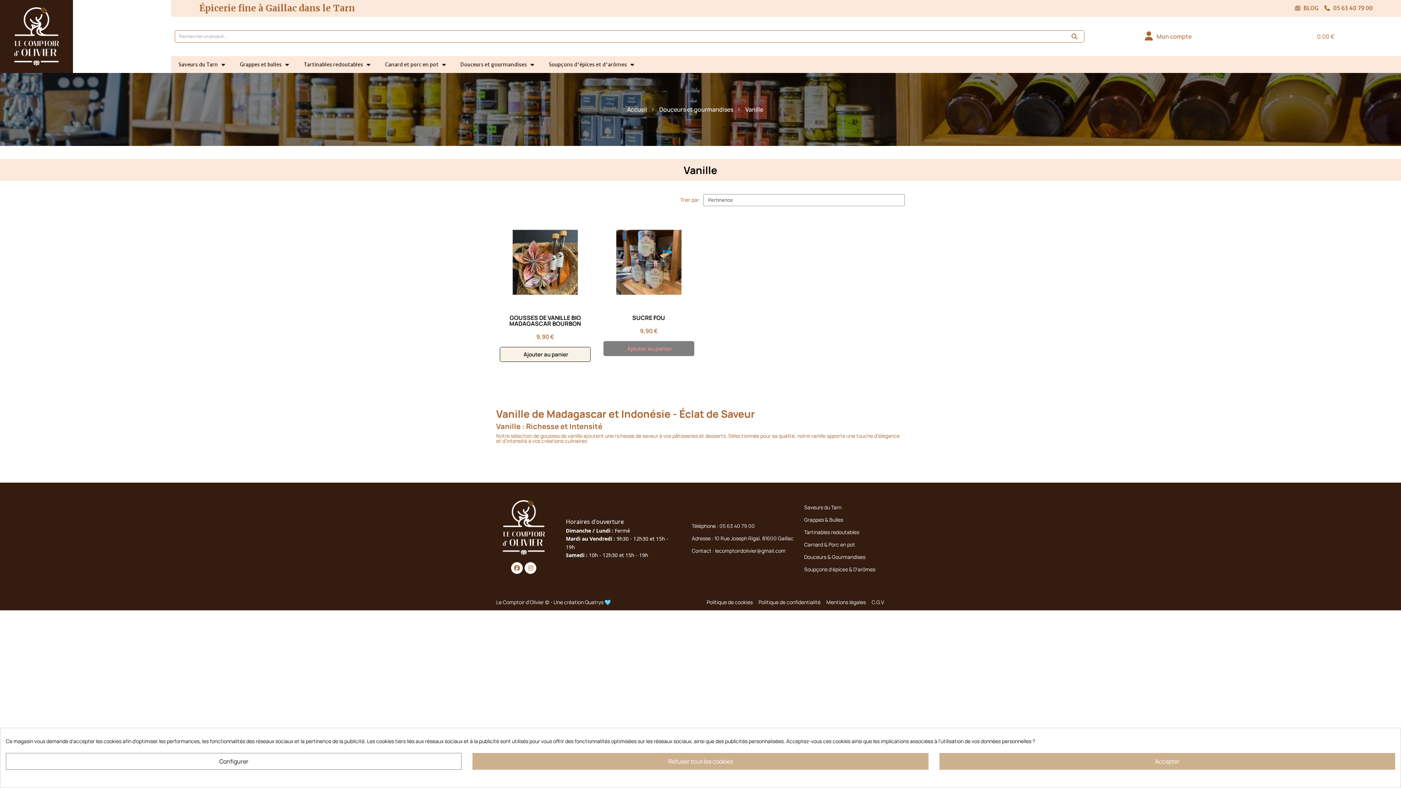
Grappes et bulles (261, 64)
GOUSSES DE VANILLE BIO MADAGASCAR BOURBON (545, 321)
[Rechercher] (1074, 36)
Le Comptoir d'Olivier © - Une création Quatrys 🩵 (553, 602)
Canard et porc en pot (412, 64)
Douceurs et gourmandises (493, 64)
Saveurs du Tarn (198, 64)
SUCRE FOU (648, 318)
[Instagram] (530, 568)
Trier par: (690, 199)
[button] (1322, 36)
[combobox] (616, 36)
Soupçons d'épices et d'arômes (588, 64)
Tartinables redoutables (333, 64)
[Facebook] (517, 568)
